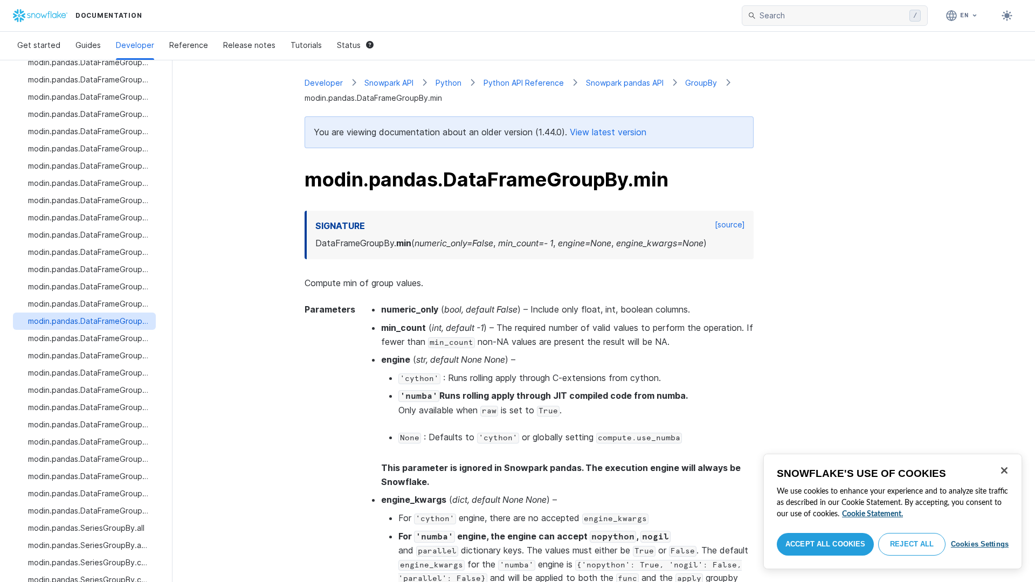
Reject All (912, 544)
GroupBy (701, 82)
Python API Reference (524, 82)
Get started (38, 45)
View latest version (608, 132)
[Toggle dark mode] (1007, 15)
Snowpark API (388, 82)
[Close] (1004, 470)
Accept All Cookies (825, 544)
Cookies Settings (980, 544)
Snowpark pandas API (625, 82)
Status (349, 45)
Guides (88, 45)
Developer (135, 45)
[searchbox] (832, 15)
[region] (892, 511)
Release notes (249, 45)
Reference (188, 45)
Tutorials (306, 45)
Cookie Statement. (872, 514)
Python (448, 82)
